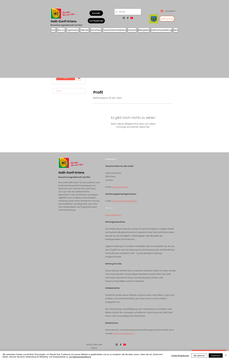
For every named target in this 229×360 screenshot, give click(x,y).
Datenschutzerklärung (123, 333)
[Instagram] (123, 18)
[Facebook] (127, 18)
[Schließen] (225, 355)
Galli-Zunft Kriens (63, 21)
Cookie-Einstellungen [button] (180, 355)
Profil (58, 91)
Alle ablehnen (199, 355)
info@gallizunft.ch (119, 187)
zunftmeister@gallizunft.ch (124, 200)
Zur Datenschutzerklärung (80, 356)
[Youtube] (131, 18)
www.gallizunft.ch (113, 214)
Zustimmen (215, 355)
